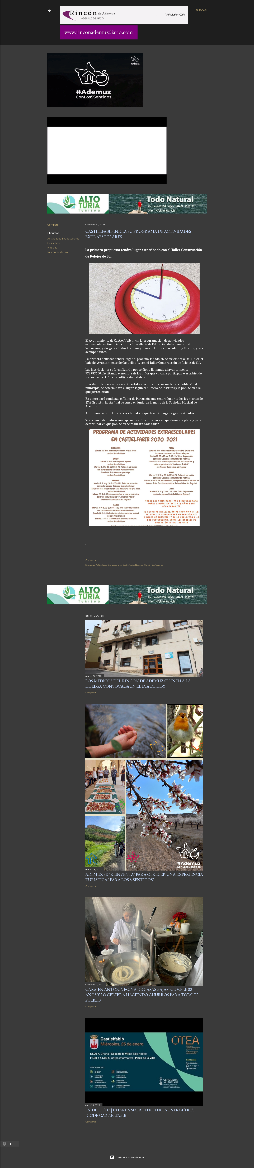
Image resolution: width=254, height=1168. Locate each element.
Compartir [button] (53, 224)
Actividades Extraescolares (63, 238)
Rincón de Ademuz (59, 252)
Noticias (52, 247)
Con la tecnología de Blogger (130, 1157)
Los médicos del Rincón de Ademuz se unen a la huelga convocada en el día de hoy (138, 683)
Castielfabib (54, 243)
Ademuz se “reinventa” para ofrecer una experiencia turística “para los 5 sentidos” (144, 877)
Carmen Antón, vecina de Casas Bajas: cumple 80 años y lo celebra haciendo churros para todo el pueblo (142, 995)
